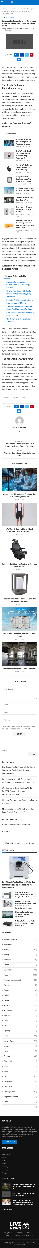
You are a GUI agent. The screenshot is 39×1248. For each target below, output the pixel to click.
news (23, 397)
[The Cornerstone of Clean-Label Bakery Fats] (9, 200)
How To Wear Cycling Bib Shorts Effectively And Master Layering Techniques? (18, 294)
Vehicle (20, 1102)
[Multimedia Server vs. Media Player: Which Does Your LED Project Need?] (7, 923)
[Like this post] (17, 55)
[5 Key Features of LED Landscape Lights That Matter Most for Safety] (9, 180)
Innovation (20, 1010)
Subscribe (17, 1236)
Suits (20, 1071)
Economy (5, 1167)
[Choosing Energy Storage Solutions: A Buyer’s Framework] (7, 914)
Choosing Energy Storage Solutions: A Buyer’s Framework (24, 914)
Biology (20, 955)
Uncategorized (20, 1092)
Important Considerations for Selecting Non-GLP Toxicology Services (24, 141)
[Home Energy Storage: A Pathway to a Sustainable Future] (9, 211)
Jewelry (20, 1016)
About (29, 1233)
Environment (20, 970)
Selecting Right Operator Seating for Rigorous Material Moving (24, 167)
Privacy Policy (7, 1233)
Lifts (20, 1026)
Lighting (20, 1031)
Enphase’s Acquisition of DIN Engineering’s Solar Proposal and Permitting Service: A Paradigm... (23, 1202)
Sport (20, 1066)
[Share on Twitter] (27, 55)
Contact (7, 1236)
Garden (15, 397)
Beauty (20, 950)
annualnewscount (15, 28)
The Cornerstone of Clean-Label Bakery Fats (19, 669)
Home (4, 9)
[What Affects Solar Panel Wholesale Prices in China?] (9, 190)
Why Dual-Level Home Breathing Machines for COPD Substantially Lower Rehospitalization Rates (18, 791)
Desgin (20, 965)
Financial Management (20, 980)
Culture (4, 1164)
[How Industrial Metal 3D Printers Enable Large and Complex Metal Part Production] (7, 895)
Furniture (20, 985)
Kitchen (20, 1021)
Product (20, 1056)
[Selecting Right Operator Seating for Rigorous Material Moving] (9, 168)
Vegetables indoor (20, 1097)
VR (20, 1107)
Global (20, 995)
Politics (4, 1157)
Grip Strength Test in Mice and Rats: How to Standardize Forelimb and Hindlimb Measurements (18, 770)
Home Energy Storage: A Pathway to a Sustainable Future (24, 209)
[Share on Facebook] (22, 55)
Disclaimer (19, 1233)
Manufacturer (20, 1041)
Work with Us (28, 1236)
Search (4, 750)
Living (20, 1036)
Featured (13, 9)
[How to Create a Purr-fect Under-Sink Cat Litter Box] (6, 1194)
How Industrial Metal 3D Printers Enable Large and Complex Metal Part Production (26, 894)
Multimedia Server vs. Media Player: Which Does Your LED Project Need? (25, 923)
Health (20, 1000)
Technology (20, 1081)
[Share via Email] (19, 59)
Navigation (26, 824)
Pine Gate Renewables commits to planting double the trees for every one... (24, 1186)
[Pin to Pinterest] (31, 55)
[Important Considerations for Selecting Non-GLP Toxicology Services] (9, 143)
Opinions (5, 1173)
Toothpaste (20, 1087)
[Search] (37, 2)
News (20, 1051)
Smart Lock (20, 1061)
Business (20, 960)
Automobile (20, 944)
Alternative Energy (20, 939)
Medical (20, 1046)
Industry (20, 1005)
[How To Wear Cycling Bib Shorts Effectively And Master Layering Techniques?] (9, 155)
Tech (20, 1076)
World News (6, 1154)
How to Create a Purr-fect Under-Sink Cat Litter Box (23, 1194)
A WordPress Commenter (11, 824)
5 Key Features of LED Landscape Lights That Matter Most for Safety (23, 179)
